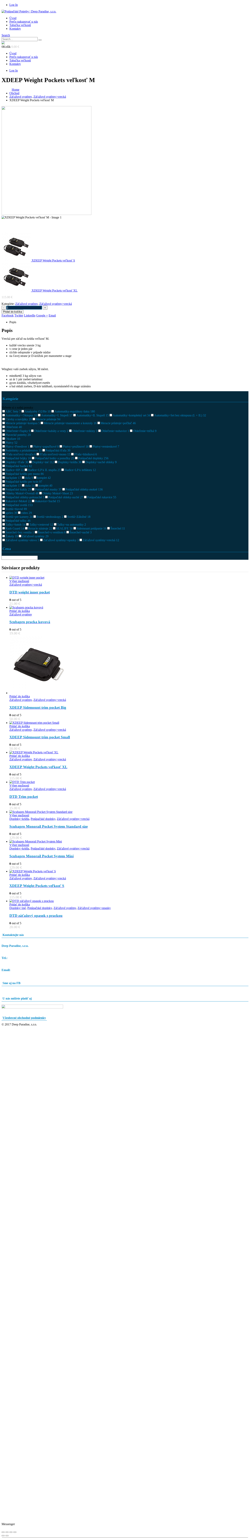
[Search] (40, 40)
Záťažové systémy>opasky (94, 908)
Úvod (12, 18)
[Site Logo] (29, 11)
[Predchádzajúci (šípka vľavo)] (3, 1535)
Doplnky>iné (17, 908)
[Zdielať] (10, 1532)
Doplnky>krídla (19, 818)
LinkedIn (29, 315)
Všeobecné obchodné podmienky (24, 1017)
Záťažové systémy (26, 303)
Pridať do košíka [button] (19, 611)
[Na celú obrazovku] (7, 1532)
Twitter (18, 315)
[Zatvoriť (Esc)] (14, 1532)
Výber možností (19, 581)
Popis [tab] (12, 322)
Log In (13, 4)
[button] (6, 35)
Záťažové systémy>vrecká (55, 303)
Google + (42, 315)
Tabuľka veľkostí (20, 25)
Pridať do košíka (12, 311)
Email (52, 315)
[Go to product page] (128, 577)
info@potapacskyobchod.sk (19, 973)
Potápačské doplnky (43, 818)
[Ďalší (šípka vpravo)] (7, 1535)
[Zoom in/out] (3, 1532)
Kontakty (15, 28)
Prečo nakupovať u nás (23, 21)
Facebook (8, 315)
